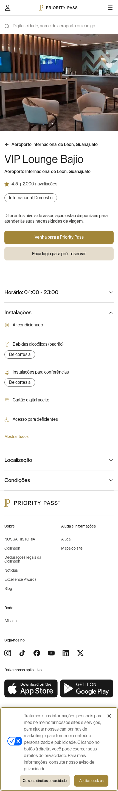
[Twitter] (80, 653)
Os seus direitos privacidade (45, 780)
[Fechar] (109, 716)
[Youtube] (51, 653)
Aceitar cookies (91, 780)
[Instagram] (7, 653)
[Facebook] (36, 653)
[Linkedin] (66, 653)
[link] (31, 689)
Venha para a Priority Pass (59, 237)
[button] (52, 123)
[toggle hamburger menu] (110, 7)
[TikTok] (22, 653)
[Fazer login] (7, 7)
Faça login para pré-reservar (59, 254)
